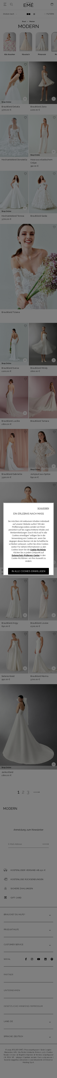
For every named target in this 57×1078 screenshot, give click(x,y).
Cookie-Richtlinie (38, 550)
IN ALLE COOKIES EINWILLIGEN (28, 571)
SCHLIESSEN (43, 508)
